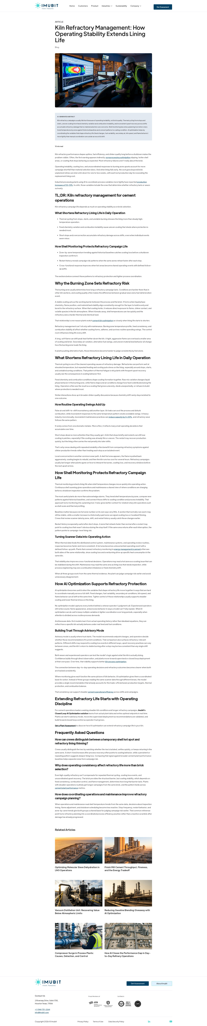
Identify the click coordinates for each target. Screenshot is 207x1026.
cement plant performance (66, 788)
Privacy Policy (83, 1021)
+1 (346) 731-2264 (42, 1009)
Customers (83, 6)
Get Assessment (163, 7)
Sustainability (121, 6)
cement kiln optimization (102, 320)
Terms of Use (98, 1021)
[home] (46, 6)
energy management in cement (127, 549)
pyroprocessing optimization (118, 157)
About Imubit (161, 983)
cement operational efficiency (101, 692)
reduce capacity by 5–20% (120, 417)
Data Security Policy (116, 1021)
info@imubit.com (42, 1012)
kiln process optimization (115, 661)
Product (94, 6)
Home (72, 6)
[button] (107, 6)
